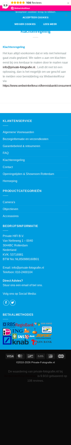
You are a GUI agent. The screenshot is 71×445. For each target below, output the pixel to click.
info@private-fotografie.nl (28, 267)
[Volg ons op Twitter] (13, 303)
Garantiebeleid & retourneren (21, 146)
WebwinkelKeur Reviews (20, 376)
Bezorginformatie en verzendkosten (25, 139)
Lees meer (50, 24)
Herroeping (10, 181)
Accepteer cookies (35, 17)
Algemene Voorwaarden (18, 132)
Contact (8, 167)
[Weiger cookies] (66, 16)
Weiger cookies (25, 24)
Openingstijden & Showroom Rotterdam (28, 173)
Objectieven (10, 209)
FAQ (6, 152)
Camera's (9, 202)
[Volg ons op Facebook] (6, 303)
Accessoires (11, 216)
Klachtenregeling (14, 160)
